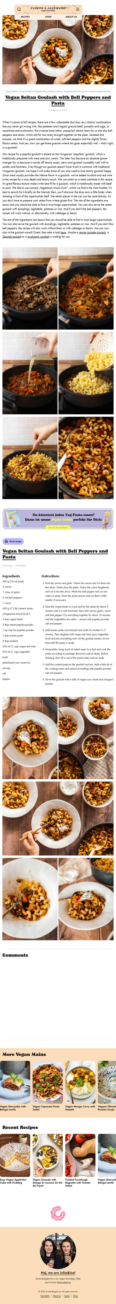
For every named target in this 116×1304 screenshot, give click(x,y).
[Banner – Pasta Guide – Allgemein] (58, 519)
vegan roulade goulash (92, 232)
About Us (71, 16)
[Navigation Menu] (77, 9)
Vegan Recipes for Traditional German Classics (40, 91)
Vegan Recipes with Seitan (75, 91)
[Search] (19, 9)
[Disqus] (58, 998)
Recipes (25, 16)
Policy (75, 1296)
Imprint (67, 1296)
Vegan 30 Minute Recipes (99, 91)
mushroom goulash (38, 236)
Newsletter (45, 1296)
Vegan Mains (12, 91)
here (63, 232)
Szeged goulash (11, 236)
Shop (48, 16)
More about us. (64, 1282)
